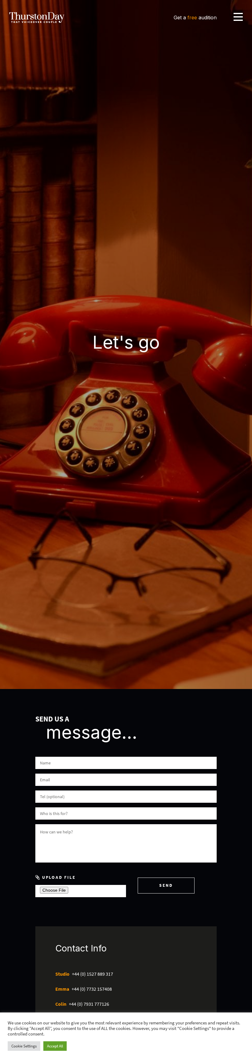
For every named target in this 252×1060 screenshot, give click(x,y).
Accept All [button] (55, 1046)
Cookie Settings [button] (24, 1046)
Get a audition (195, 17)
